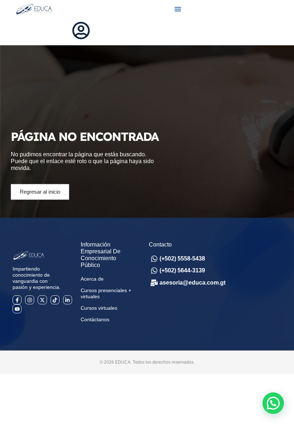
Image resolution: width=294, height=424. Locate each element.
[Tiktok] (55, 299)
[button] (177, 9)
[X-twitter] (42, 299)
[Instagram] (29, 299)
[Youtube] (17, 308)
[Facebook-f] (17, 299)
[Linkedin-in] (67, 299)
